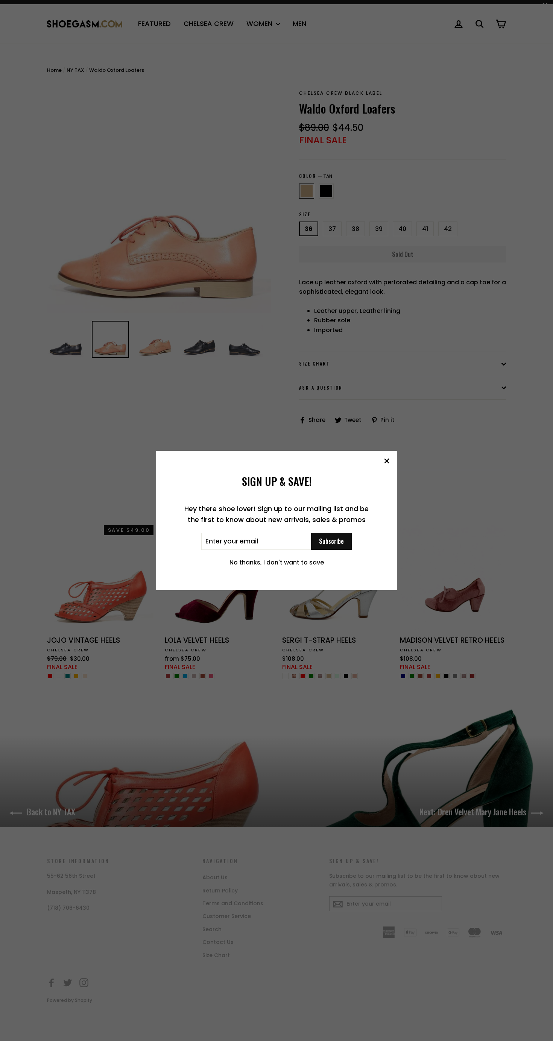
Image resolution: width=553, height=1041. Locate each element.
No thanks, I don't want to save (276, 562)
